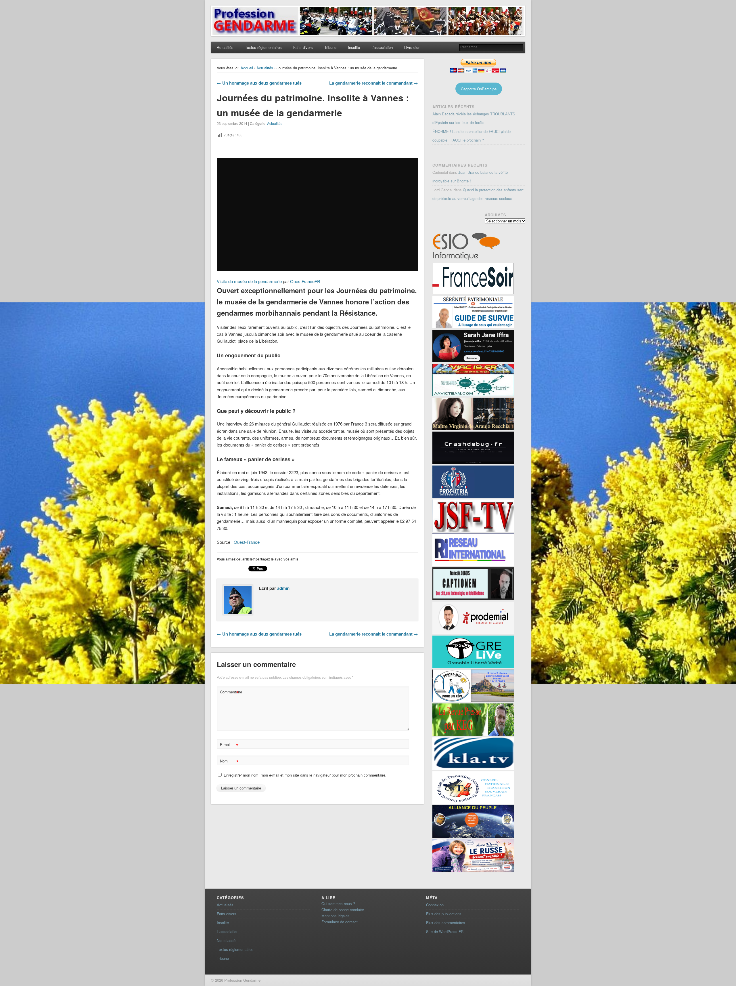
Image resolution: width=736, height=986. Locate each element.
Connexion (435, 904)
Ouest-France (247, 542)
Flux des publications (443, 913)
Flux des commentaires (445, 922)
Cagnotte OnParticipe (479, 88)
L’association (382, 47)
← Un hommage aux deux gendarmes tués (259, 83)
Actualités (225, 47)
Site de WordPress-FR (444, 931)
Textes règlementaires (263, 47)
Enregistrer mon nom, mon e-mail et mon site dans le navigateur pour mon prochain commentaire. (305, 775)
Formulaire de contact (339, 921)
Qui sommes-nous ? (338, 903)
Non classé (226, 940)
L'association (227, 931)
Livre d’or (411, 47)
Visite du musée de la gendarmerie (249, 281)
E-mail (229, 745)
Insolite (354, 47)
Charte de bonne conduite (342, 909)
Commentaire (230, 692)
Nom (229, 761)
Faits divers (303, 47)
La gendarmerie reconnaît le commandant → (373, 83)
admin (283, 588)
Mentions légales (335, 915)
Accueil (247, 67)
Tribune (330, 47)
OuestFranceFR (305, 281)
